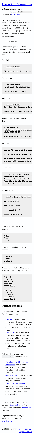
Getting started (11, 375)
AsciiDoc (8, 319)
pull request (26, 407)
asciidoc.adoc (15, 15)
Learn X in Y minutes (17, 4)
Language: (14, 12)
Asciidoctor (9, 332)
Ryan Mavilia (22, 429)
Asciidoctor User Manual (15, 383)
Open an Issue (15, 405)
